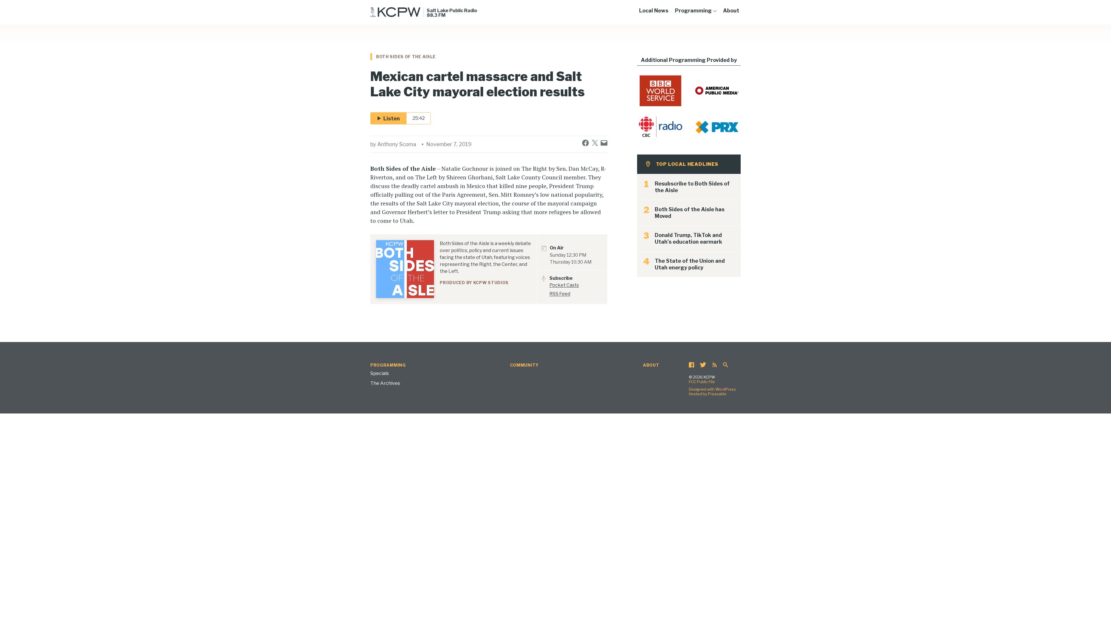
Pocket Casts (564, 285)
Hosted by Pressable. (708, 393)
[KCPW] (395, 12)
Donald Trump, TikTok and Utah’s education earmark (688, 238)
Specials (379, 373)
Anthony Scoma (396, 144)
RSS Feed (559, 294)
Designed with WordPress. (713, 389)
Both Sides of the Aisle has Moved (689, 212)
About (731, 11)
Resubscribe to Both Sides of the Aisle (692, 187)
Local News (653, 11)
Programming (693, 11)
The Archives (385, 383)
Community (524, 365)
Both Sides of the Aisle (406, 56)
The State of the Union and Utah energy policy (690, 264)
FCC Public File (702, 381)
